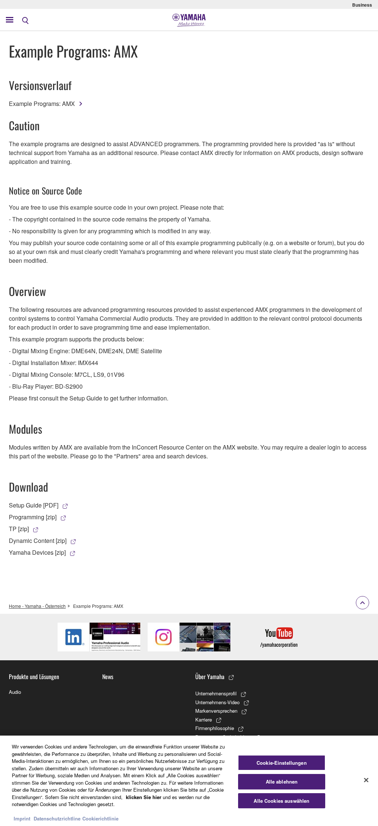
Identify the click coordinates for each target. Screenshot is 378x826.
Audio (15, 691)
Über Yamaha (209, 676)
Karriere (203, 719)
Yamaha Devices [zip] (37, 552)
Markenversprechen (216, 710)
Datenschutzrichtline (57, 818)
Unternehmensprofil (216, 693)
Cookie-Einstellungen (282, 762)
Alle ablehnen (282, 781)
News (107, 676)
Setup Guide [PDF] (33, 505)
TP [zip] (19, 528)
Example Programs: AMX (42, 103)
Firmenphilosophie (214, 728)
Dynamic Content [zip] (37, 540)
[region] (189, 781)
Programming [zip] (32, 517)
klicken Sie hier (143, 797)
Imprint (22, 818)
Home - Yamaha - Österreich (37, 606)
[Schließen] (366, 780)
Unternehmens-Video (217, 702)
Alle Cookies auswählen (281, 800)
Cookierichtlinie (100, 818)
